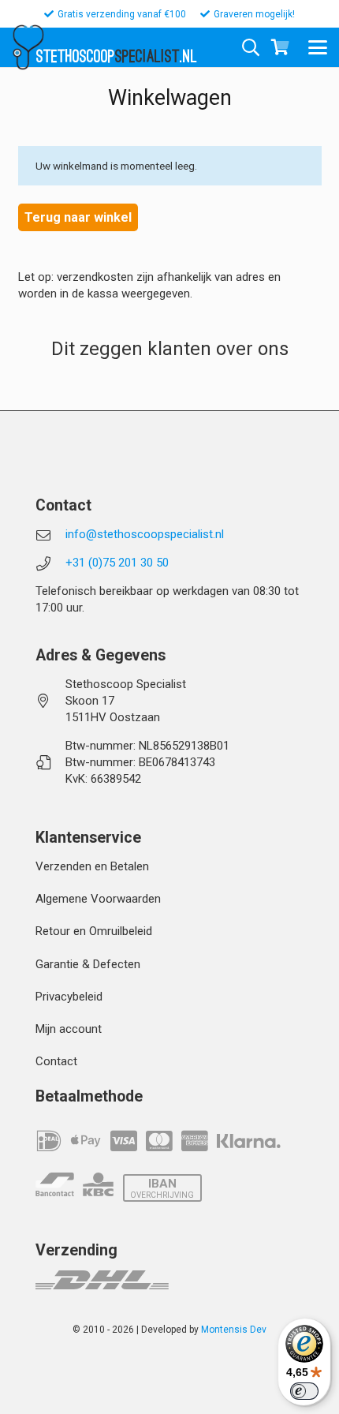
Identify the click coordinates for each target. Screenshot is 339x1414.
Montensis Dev (233, 1329)
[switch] (304, 1391)
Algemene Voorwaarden (98, 899)
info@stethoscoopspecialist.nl (144, 534)
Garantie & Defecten (87, 964)
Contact (56, 1061)
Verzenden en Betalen (92, 866)
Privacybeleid (68, 996)
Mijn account (68, 1029)
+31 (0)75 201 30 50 (117, 563)
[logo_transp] (28, 47)
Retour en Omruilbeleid (93, 931)
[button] (318, 47)
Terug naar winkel (78, 217)
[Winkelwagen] (280, 47)
